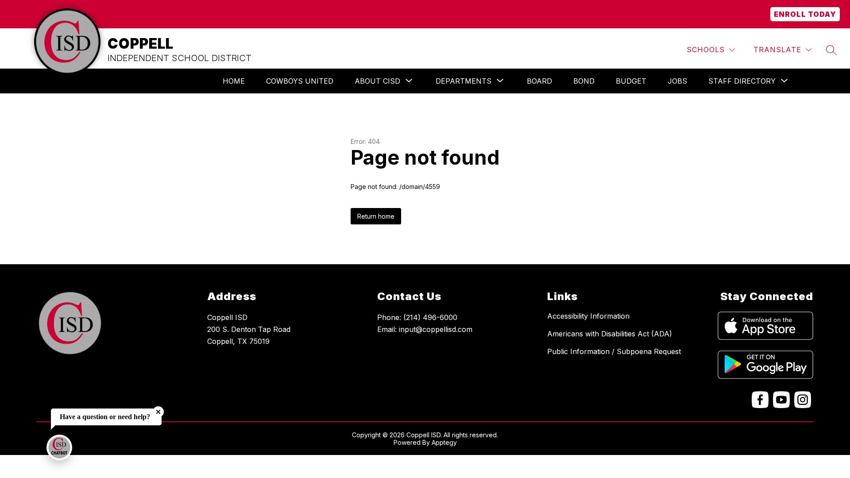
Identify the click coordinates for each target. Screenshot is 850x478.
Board (539, 81)
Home (234, 81)
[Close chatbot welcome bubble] (158, 411)
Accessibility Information (588, 316)
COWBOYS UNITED (299, 81)
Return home (375, 216)
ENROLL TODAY (805, 14)
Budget (631, 81)
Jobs (677, 81)
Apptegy (444, 442)
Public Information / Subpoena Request (614, 351)
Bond (584, 81)
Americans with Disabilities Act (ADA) (609, 333)
